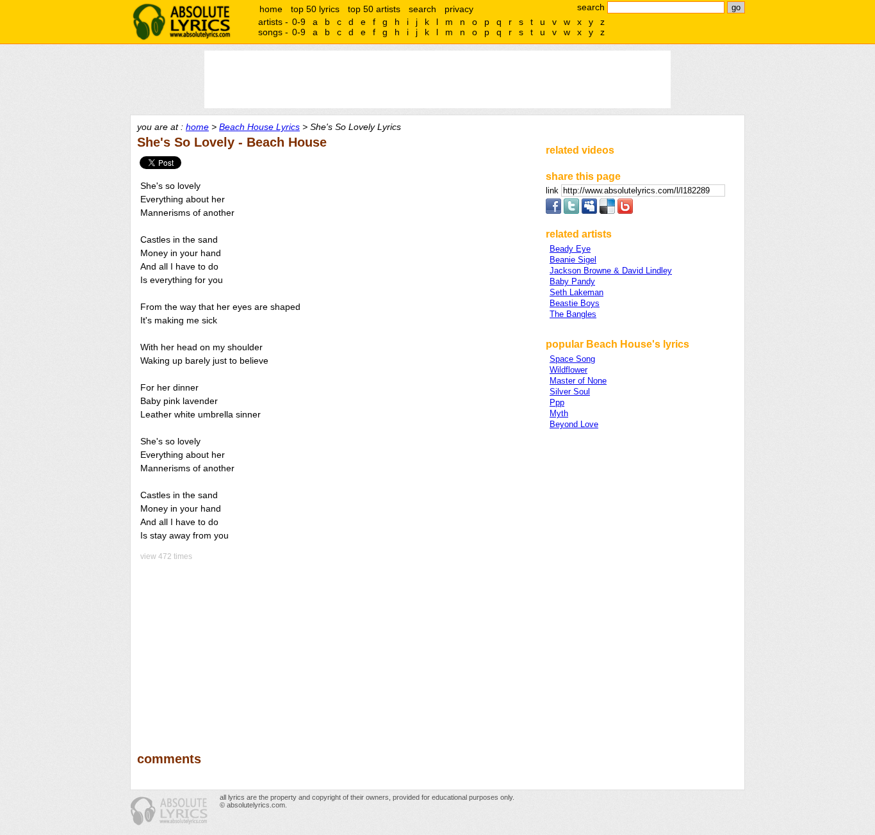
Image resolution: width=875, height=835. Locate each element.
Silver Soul (570, 391)
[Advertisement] (336, 647)
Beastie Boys (575, 303)
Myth (559, 413)
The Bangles (573, 314)
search (422, 9)
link (553, 190)
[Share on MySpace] (589, 211)
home (270, 9)
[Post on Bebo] (625, 211)
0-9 (299, 22)
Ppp (557, 402)
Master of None (578, 380)
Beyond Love (574, 424)
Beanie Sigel (573, 259)
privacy (459, 9)
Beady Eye (570, 249)
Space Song (572, 359)
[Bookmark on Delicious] (607, 211)
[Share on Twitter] (571, 211)
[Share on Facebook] (553, 211)
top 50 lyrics (315, 9)
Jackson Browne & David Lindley (611, 270)
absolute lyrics (181, 21)
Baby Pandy (572, 281)
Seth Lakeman (576, 292)
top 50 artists (374, 9)
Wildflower (568, 370)
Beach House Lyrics (259, 127)
